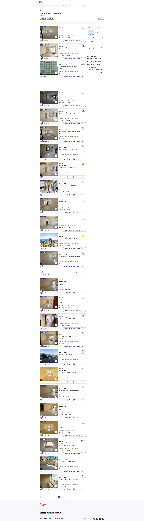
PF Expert (75, 509)
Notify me (77, 272)
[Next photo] (57, 32)
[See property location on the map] (56, 37)
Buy (48, 1)
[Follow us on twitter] (100, 519)
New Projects (56, 1)
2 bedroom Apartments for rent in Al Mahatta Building (97, 71)
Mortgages (76, 1)
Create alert (51, 18)
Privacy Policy (50, 518)
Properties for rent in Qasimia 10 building (94, 58)
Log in (103, 1)
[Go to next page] (85, 497)
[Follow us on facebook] (97, 519)
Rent (51, 1)
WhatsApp (78, 40)
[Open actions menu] (85, 41)
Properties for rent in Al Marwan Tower (94, 61)
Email (71, 40)
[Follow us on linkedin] (103, 519)
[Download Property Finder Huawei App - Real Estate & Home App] (58, 513)
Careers (58, 509)
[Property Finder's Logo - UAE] (42, 2)
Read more (91, 49)
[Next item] (102, 37)
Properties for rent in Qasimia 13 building (94, 59)
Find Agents (70, 1)
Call (66, 40)
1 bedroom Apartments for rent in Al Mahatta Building (97, 69)
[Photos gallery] (49, 32)
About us (58, 507)
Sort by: (95, 18)
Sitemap (62, 518)
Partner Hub (75, 507)
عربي (82, 518)
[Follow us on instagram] (94, 519)
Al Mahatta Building (46, 6)
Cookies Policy (57, 518)
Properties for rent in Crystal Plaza (93, 62)
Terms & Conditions (43, 518)
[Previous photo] (41, 32)
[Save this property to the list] (82, 41)
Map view (44, 18)
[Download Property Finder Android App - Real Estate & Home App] (50, 513)
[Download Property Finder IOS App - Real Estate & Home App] (43, 513)
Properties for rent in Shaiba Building (94, 64)
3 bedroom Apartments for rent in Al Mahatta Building (97, 72)
